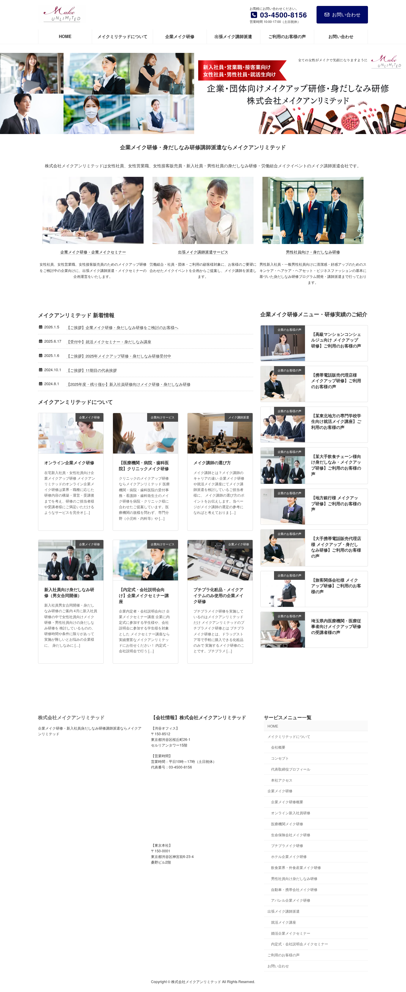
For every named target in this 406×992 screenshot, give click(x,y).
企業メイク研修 (279, 790)
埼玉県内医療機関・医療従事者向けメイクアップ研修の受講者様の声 (336, 626)
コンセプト (280, 757)
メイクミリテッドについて (288, 736)
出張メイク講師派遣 (283, 911)
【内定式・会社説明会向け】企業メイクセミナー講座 (144, 595)
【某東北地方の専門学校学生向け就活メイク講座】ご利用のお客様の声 (336, 421)
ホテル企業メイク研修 (289, 856)
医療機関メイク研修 (287, 823)
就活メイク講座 (283, 922)
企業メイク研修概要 (287, 801)
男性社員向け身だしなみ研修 (294, 878)
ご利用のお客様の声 (283, 954)
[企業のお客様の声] (283, 357)
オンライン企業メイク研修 (69, 462)
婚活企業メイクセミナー (290, 933)
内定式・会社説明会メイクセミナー (299, 944)
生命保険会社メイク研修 (290, 834)
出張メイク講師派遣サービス (203, 252)
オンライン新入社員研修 (290, 812)
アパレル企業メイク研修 (290, 900)
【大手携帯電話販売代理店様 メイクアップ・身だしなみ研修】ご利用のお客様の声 (336, 547)
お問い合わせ (346, 14)
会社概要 (278, 747)
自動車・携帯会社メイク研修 (294, 889)
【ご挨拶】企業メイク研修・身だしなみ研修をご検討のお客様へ (122, 327)
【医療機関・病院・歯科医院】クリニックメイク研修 (144, 465)
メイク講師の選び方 (212, 462)
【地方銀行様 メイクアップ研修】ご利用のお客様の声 (336, 503)
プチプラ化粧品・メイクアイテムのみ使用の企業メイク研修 (218, 595)
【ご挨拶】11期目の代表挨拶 (91, 370)
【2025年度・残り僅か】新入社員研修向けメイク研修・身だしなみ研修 (128, 384)
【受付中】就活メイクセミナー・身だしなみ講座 (108, 341)
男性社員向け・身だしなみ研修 (313, 252)
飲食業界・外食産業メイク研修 (296, 867)
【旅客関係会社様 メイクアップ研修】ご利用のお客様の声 (336, 585)
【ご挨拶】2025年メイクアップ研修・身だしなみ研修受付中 (118, 356)
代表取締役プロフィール (290, 768)
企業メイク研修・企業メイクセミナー (93, 252)
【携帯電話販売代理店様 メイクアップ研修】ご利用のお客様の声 (336, 380)
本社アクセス (281, 779)
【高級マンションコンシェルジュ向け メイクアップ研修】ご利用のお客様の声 (336, 340)
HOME (272, 725)
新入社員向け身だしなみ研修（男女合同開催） (69, 592)
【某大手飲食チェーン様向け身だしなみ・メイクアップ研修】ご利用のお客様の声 (336, 465)
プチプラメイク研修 (287, 845)
